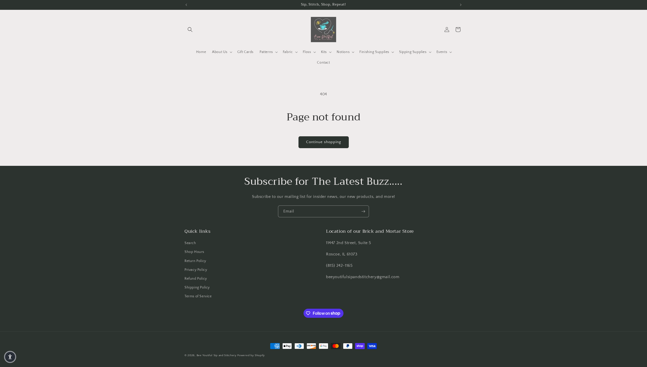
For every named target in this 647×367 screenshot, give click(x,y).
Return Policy (195, 261)
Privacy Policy (195, 270)
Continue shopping (323, 142)
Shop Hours (194, 252)
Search (190, 243)
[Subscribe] (363, 211)
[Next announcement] (460, 5)
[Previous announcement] (186, 5)
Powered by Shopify (251, 355)
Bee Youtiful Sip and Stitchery (217, 355)
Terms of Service (198, 296)
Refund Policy (195, 279)
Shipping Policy (197, 287)
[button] (190, 29)
